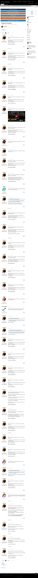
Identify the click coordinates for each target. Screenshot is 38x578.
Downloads (25, 1)
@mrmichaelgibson (12, 334)
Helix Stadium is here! (13, 15)
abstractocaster (29, 22)
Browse (2, 4)
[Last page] (10, 560)
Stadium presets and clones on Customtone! (13, 20)
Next (8, 560)
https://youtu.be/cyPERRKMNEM (12, 89)
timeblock (5, 26)
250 (4, 464)
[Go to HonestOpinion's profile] (4, 141)
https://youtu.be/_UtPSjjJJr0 (11, 263)
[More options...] (11, 35)
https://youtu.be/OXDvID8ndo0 (12, 557)
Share (3, 28)
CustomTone (20, 1)
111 (4, 40)
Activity (6, 4)
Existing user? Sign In (31, 3)
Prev (3, 560)
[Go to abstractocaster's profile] (27, 21)
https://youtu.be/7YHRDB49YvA (12, 404)
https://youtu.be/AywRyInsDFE (11, 487)
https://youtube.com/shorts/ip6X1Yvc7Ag (16, 515)
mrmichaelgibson (4, 306)
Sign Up (36, 3)
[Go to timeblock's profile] (2, 27)
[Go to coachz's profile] (4, 461)
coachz (4, 459)
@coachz (15, 474)
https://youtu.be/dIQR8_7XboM (12, 75)
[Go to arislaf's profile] (4, 299)
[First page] (1, 560)
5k (4, 144)
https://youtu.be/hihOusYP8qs (11, 430)
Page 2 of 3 (13, 560)
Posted (11, 51)
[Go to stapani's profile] (4, 189)
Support (29, 1)
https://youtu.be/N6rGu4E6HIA (11, 418)
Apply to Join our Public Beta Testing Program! (13, 11)
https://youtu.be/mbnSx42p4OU (12, 181)
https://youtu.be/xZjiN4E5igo (11, 291)
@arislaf (12, 322)
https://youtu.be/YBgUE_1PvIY (11, 346)
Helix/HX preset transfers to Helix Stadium (13, 13)
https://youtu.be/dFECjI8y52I (11, 386)
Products (15, 1)
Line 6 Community (5, 2)
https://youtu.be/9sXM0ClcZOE (12, 374)
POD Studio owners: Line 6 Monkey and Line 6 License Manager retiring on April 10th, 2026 (13, 18)
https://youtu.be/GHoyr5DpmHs (12, 167)
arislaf (4, 296)
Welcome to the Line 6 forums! (13, 9)
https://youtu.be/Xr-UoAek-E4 (11, 249)
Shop (32, 1)
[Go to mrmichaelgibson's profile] (4, 309)
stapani (4, 186)
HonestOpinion (4, 139)
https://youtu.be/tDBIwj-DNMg (11, 59)
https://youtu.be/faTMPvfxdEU (11, 277)
